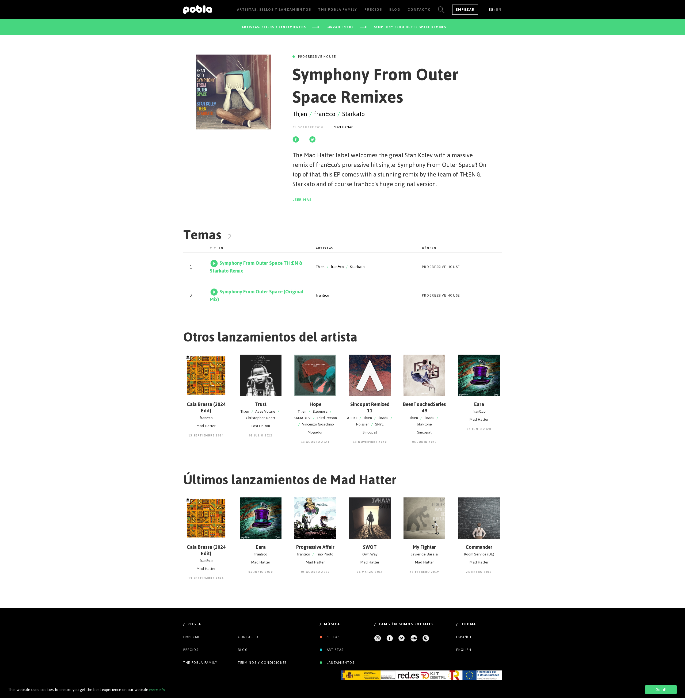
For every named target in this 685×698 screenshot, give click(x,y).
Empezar (465, 9)
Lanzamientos (340, 662)
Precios (191, 650)
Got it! (661, 689)
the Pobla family (200, 662)
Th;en (299, 114)
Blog (243, 650)
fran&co (324, 114)
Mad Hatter (343, 127)
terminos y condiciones (262, 662)
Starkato (353, 114)
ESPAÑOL (464, 637)
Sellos (332, 637)
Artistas (334, 650)
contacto (248, 637)
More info (157, 689)
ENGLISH (463, 650)
